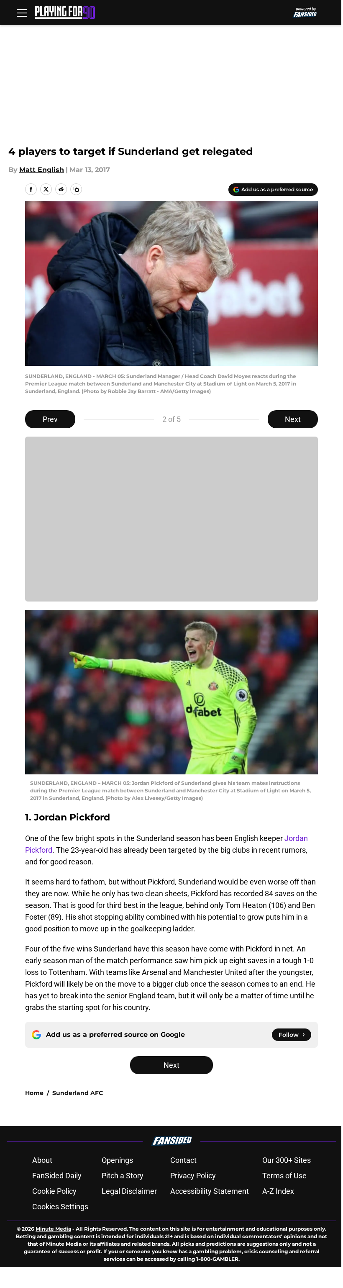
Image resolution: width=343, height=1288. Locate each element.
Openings (117, 1160)
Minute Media (53, 1229)
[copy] (76, 189)
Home (34, 1093)
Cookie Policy (54, 1191)
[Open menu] (22, 13)
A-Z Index (278, 1191)
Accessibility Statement (209, 1191)
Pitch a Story (122, 1175)
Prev (50, 419)
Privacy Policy (193, 1175)
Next (293, 419)
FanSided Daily (57, 1175)
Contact (183, 1160)
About (42, 1160)
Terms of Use (284, 1175)
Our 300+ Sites (286, 1160)
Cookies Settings (60, 1206)
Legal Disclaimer (129, 1191)
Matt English (41, 170)
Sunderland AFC (77, 1093)
